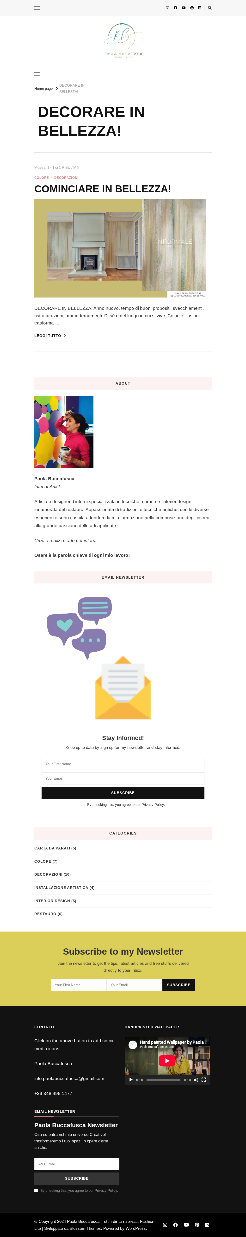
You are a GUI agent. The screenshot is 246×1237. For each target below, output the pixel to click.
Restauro (45, 914)
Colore (41, 178)
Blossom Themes (85, 1228)
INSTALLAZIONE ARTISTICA (61, 888)
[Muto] (196, 1079)
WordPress (136, 1228)
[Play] (131, 1079)
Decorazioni (66, 178)
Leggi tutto (48, 336)
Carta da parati (52, 848)
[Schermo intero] (203, 1079)
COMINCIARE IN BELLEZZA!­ (102, 188)
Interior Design (52, 901)
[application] (167, 1061)
